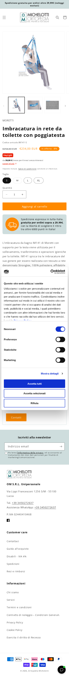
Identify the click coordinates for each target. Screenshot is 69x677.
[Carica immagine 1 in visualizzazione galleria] (16, 105)
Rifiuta (34, 403)
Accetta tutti (34, 383)
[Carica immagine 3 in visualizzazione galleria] (52, 105)
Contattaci (13, 541)
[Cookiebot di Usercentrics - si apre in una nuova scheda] (50, 272)
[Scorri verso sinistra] (3, 106)
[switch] (60, 339)
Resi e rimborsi (16, 571)
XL (38, 180)
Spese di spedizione (27, 169)
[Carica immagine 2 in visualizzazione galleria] (34, 105)
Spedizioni (13, 563)
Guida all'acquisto (18, 548)
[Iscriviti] (60, 446)
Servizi (11, 599)
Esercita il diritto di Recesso (24, 637)
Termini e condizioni (19, 607)
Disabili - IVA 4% (16, 556)
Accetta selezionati (34, 393)
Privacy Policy (15, 622)
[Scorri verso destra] (65, 106)
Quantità (7, 187)
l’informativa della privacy (30, 452)
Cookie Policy (14, 630)
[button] (4, 17)
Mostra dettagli (50, 373)
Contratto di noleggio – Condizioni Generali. (33, 615)
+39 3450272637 (22, 503)
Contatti (16, 417)
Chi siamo (13, 592)
